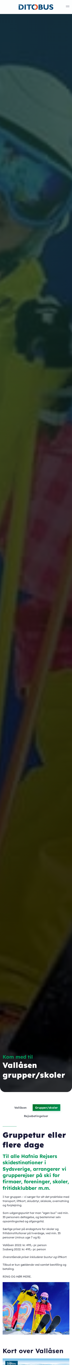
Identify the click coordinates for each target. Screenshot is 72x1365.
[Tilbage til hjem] (36, 7)
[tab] (7, 1330)
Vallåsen (20, 1107)
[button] (67, 7)
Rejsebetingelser (36, 1116)
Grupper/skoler (46, 1107)
